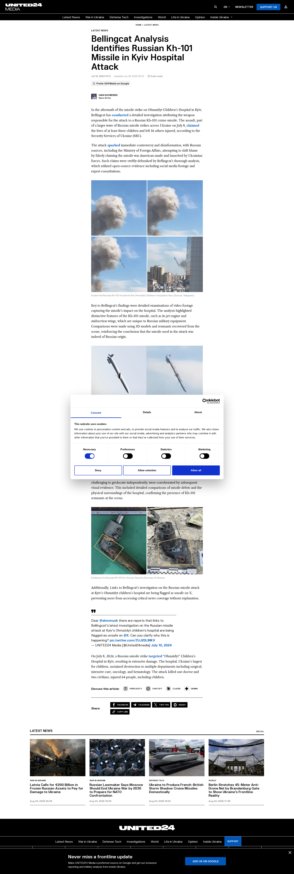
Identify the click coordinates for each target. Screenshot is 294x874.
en (225, 7)
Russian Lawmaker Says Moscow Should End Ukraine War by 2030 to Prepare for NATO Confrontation (116, 790)
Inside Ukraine (219, 17)
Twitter (164, 704)
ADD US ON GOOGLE (206, 861)
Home (138, 25)
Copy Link (122, 711)
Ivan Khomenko (108, 95)
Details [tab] (147, 412)
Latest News (71, 17)
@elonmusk (108, 620)
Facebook (122, 704)
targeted (155, 656)
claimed (193, 125)
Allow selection (147, 470)
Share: (95, 708)
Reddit (182, 704)
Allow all (196, 470)
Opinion (200, 17)
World (162, 17)
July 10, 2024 (161, 645)
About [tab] (198, 412)
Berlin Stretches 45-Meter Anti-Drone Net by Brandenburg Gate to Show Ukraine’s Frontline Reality (234, 790)
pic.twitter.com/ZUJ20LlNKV (132, 640)
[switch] (128, 456)
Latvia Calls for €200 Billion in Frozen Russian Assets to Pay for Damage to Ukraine (56, 788)
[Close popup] (290, 852)
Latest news (151, 25)
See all (260, 731)
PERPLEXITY (136, 688)
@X (126, 635)
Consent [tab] (96, 412)
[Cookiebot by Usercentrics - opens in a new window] (205, 401)
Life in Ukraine (180, 17)
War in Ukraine (94, 17)
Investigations (143, 17)
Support (233, 841)
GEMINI (194, 688)
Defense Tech (119, 17)
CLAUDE (177, 688)
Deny (98, 470)
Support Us (268, 7)
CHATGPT (157, 688)
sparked (114, 145)
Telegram (143, 704)
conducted (120, 115)
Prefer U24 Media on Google (112, 83)
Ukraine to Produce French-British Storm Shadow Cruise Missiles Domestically (176, 788)
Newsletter (244, 7)
